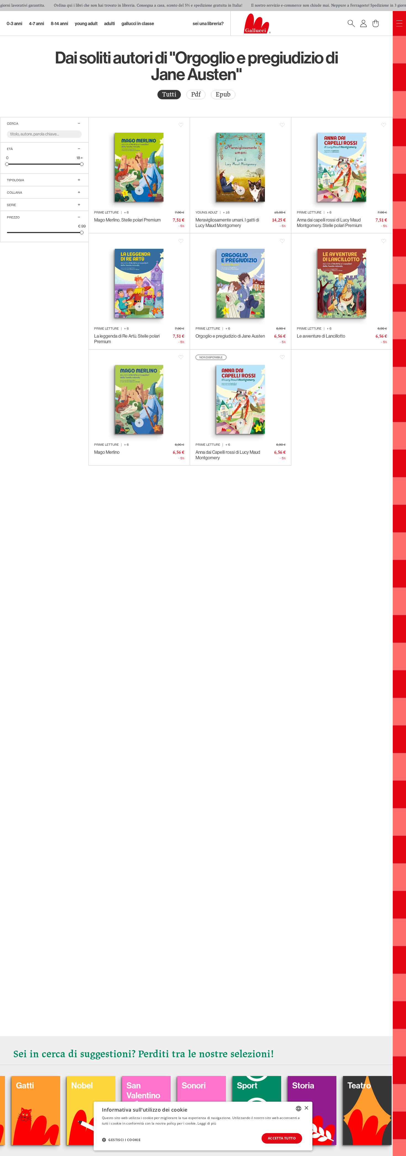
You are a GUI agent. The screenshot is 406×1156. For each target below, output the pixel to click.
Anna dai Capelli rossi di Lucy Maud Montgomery (228, 454)
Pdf (196, 94)
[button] (121, 1139)
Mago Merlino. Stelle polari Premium (127, 220)
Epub (223, 94)
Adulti (109, 23)
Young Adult (86, 23)
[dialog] (203, 1126)
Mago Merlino (107, 452)
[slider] (7, 164)
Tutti (169, 94)
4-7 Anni (36, 23)
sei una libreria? (208, 23)
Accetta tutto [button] (282, 1138)
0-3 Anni (14, 23)
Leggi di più (206, 1123)
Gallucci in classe (138, 23)
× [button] (306, 1108)
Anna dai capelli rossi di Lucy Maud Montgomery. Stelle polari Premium (329, 222)
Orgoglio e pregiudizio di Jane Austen (230, 336)
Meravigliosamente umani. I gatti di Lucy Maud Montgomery (227, 222)
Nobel (45, 1085)
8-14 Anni (59, 23)
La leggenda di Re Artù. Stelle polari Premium (127, 338)
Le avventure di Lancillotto (321, 336)
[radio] (169, 94)
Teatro (322, 1085)
